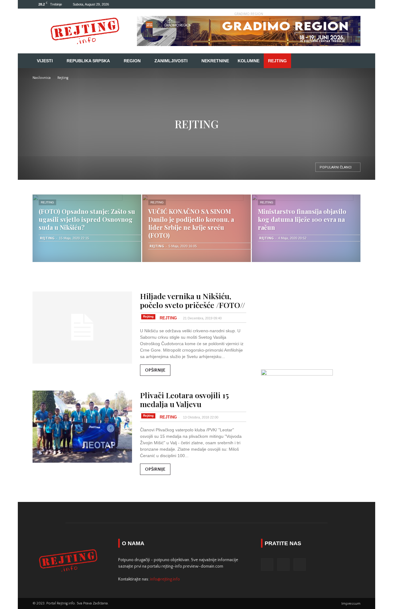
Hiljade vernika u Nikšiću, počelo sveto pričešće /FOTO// (192, 300)
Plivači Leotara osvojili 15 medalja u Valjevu (184, 399)
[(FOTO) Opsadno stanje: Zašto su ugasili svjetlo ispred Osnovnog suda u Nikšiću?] (87, 228)
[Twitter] (345, 4)
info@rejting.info (165, 579)
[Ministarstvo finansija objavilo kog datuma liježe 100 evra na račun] (306, 228)
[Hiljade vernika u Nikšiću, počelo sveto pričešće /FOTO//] (82, 327)
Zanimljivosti (171, 60)
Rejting (277, 60)
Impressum (350, 604)
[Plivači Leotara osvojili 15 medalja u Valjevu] (82, 427)
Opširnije (155, 370)
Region (132, 60)
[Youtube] (355, 4)
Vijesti (45, 60)
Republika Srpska (88, 60)
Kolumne (248, 60)
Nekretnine (215, 60)
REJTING (47, 238)
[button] (353, 61)
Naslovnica (42, 78)
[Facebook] (335, 4)
